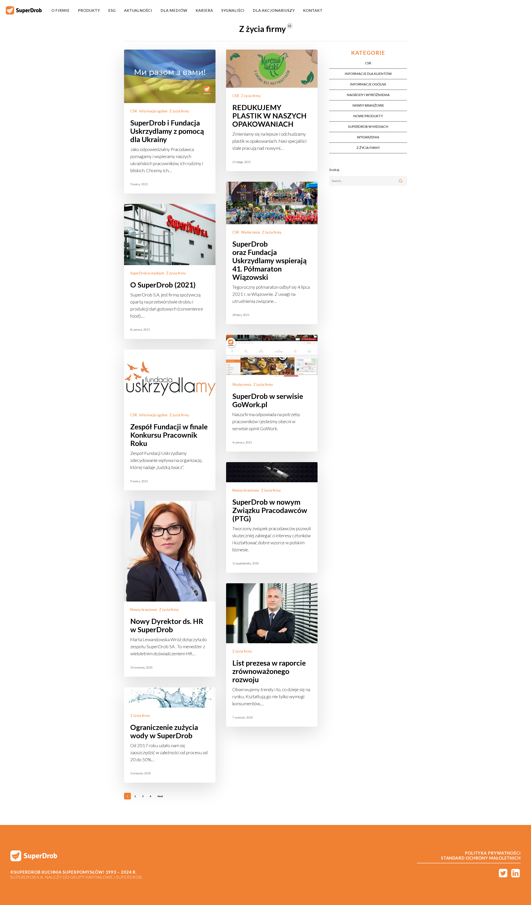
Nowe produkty (368, 116)
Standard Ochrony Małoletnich (481, 857)
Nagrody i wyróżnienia (368, 95)
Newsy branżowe (245, 490)
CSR (133, 111)
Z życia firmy (179, 111)
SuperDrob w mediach (147, 273)
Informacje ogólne (153, 111)
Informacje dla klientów (368, 74)
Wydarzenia (250, 232)
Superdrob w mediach (368, 126)
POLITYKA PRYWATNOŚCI (493, 852)
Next (160, 796)
